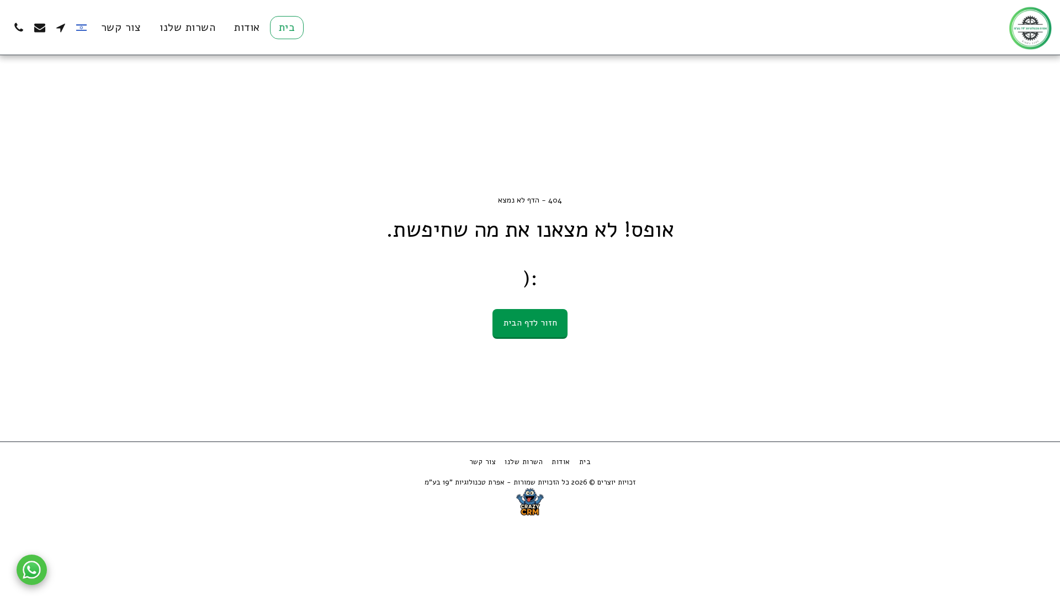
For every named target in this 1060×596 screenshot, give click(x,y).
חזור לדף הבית (530, 322)
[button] (61, 27)
